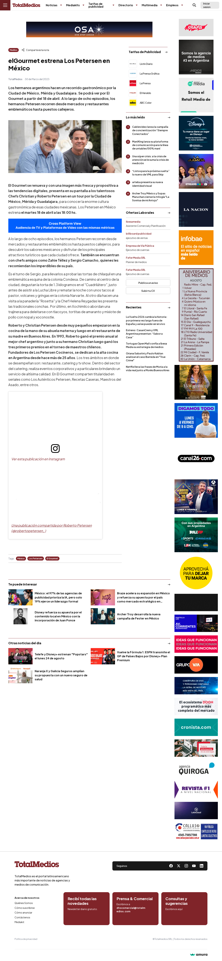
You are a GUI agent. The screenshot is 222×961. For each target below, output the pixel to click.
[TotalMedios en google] (186, 866)
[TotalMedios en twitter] (178, 866)
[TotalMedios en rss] (201, 866)
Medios (13, 50)
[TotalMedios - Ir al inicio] (26, 5)
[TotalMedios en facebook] (171, 866)
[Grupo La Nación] (196, 209)
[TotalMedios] (42, 865)
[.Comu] (196, 420)
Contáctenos (22, 917)
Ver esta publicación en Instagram (38, 459)
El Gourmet (52, 558)
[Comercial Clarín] (196, 748)
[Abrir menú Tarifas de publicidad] (113, 5)
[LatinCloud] (196, 810)
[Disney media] (196, 133)
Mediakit (19, 922)
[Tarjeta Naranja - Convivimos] (196, 789)
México (21, 558)
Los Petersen (35, 558)
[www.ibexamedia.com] (196, 623)
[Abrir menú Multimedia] (161, 5)
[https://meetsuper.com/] (196, 644)
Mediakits (73, 5)
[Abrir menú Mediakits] (83, 5)
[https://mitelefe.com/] (196, 171)
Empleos (172, 5)
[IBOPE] (65, 226)
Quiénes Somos (24, 902)
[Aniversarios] (196, 314)
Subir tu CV (148, 290)
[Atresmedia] (196, 496)
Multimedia (149, 5)
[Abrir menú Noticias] (61, 5)
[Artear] (196, 685)
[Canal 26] (196, 458)
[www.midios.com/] (196, 57)
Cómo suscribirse (25, 907)
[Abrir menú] (5, 5)
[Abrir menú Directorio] (136, 5)
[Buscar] (194, 5)
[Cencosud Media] (196, 95)
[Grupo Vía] (196, 665)
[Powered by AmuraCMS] (198, 955)
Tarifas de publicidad (95, 5)
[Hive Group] (196, 602)
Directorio (125, 5)
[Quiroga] (196, 769)
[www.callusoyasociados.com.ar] (196, 831)
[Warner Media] (196, 382)
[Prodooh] (196, 706)
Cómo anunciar (23, 912)
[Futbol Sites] (196, 535)
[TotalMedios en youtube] (194, 866)
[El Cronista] (196, 727)
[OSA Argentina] (89, 29)
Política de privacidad (26, 939)
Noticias (51, 5)
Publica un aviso (148, 282)
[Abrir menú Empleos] (182, 5)
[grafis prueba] (196, 27)
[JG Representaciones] (196, 573)
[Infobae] (196, 247)
